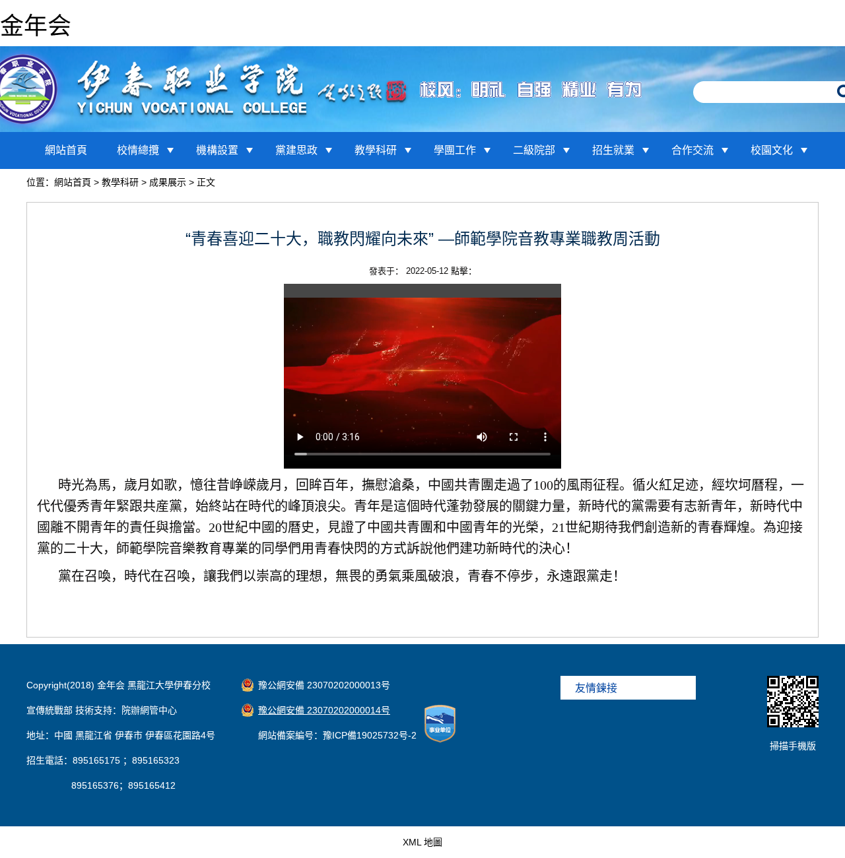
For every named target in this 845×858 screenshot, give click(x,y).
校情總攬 (138, 150)
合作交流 (692, 150)
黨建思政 (296, 150)
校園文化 (772, 150)
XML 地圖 (422, 842)
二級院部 (534, 150)
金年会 (35, 26)
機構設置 (217, 150)
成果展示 (167, 182)
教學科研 (376, 150)
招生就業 (613, 150)
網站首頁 (66, 150)
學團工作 (455, 150)
